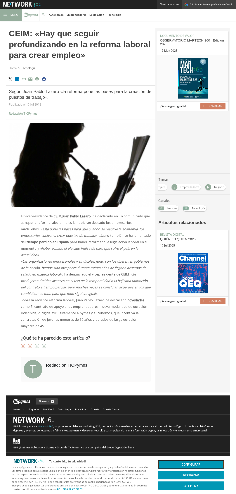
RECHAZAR (191, 475)
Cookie (95, 409)
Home (13, 68)
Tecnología (114, 14)
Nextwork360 (45, 426)
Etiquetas (33, 409)
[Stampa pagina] (37, 79)
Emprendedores (76, 14)
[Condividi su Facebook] (44, 79)
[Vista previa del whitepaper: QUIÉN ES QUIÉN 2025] (192, 273)
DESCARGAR (213, 106)
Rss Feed (48, 409)
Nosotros (19, 409)
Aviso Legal (64, 409)
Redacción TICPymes (23, 113)
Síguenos (44, 401)
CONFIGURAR (191, 464)
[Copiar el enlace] (24, 79)
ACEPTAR (191, 485)
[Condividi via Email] (30, 79)
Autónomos (56, 14)
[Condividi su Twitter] (10, 79)
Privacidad (81, 409)
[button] (11, 15)
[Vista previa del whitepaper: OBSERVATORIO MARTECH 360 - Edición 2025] (192, 78)
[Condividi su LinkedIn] (17, 79)
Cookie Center (111, 409)
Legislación (96, 14)
